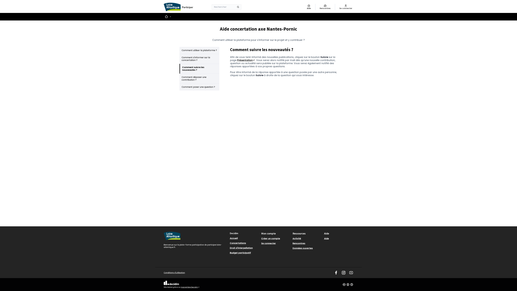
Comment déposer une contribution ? (194, 78)
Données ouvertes (303, 248)
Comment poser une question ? (198, 87)
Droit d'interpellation (241, 248)
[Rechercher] (238, 7)
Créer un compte (270, 238)
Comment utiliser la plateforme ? (199, 50)
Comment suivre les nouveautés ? (193, 69)
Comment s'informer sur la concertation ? (196, 59)
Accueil (234, 238)
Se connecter (268, 243)
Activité (297, 238)
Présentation (246, 60)
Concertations (238, 243)
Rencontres (299, 243)
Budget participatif (240, 252)
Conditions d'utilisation (174, 272)
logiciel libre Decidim (190, 287)
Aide (326, 238)
